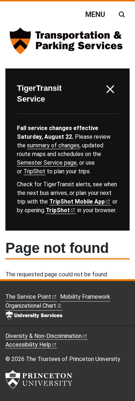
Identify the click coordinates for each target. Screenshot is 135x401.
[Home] (67, 43)
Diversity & (43, 336)
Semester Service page (47, 162)
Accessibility (28, 344)
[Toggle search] (122, 14)
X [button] (110, 89)
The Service (28, 296)
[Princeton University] (38, 379)
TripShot (34, 171)
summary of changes (53, 145)
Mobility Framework (85, 296)
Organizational (30, 305)
